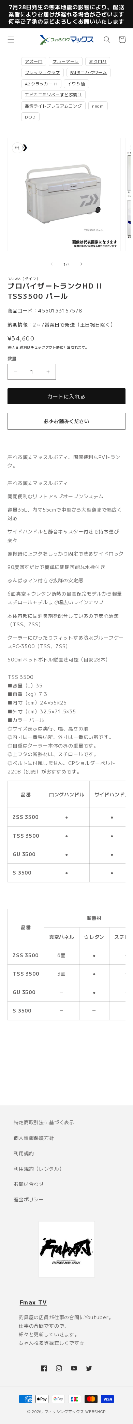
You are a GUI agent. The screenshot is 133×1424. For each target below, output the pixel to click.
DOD (30, 117)
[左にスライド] (51, 263)
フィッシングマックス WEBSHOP (75, 1411)
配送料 (21, 347)
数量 (12, 358)
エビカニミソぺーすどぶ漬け (53, 94)
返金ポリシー (29, 1199)
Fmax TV (33, 1302)
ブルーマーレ (66, 61)
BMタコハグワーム (88, 72)
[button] (10, 39)
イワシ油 (76, 83)
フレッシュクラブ (42, 72)
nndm (98, 106)
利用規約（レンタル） (39, 1168)
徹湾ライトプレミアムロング (53, 106)
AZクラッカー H (41, 83)
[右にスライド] (81, 263)
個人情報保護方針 (34, 1137)
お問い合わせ (29, 1184)
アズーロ (33, 61)
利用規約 (24, 1153)
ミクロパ (97, 61)
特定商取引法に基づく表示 (44, 1122)
